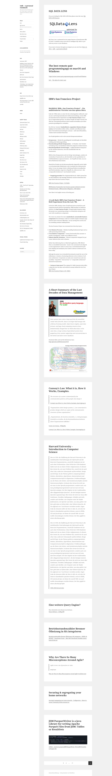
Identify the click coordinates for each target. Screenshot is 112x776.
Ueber (21, 41)
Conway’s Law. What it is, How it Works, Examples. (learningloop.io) (68, 403)
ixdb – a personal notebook (26, 7)
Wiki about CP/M (23, 204)
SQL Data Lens (23, 34)
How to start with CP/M (25, 192)
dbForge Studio (23, 136)
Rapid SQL (22, 155)
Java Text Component (24, 72)
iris (24, 52)
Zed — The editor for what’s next (57, 80)
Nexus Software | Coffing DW (56, 612)
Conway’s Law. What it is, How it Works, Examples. (67, 390)
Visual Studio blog (24, 242)
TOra (21, 174)
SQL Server (25, 26)
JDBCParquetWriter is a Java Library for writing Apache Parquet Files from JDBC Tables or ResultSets (66, 725)
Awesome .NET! (23, 61)
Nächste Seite (90, 763)
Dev (21, 23)
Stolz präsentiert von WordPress (67, 773)
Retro (21, 29)
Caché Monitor (23, 36)
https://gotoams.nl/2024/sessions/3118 (59, 341)
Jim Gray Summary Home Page (27, 77)
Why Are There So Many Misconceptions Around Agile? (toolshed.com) (67, 674)
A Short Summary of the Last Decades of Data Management (66, 291)
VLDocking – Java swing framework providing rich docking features (27, 85)
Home (21, 20)
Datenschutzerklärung (54, 773)
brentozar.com (23, 213)
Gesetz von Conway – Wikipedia (57, 426)
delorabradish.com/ (24, 215)
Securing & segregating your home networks (65, 694)
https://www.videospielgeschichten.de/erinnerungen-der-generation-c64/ (27, 200)
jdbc (26, 52)
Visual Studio (23, 38)
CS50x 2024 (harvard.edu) (57, 588)
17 (73, 763)
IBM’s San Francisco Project (64, 98)
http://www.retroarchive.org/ (26, 96)
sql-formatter (23, 79)
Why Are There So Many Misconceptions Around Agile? (66, 658)
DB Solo (21, 129)
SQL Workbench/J (24, 164)
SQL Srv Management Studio (26, 228)
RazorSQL (22, 157)
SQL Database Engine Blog (26, 223)
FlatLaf (21, 70)
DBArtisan (22, 131)
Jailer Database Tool (24, 152)
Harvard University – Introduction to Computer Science (64, 449)
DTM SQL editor (23, 145)
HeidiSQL (22, 150)
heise (21, 113)
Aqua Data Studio (24, 124)
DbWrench (22, 143)
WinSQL (22, 176)
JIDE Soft (22, 74)
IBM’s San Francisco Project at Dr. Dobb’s (59, 271)
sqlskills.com (22, 98)
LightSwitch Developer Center (26, 239)
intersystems (22, 52)
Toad (21, 171)
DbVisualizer (23, 141)
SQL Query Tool (23, 162)
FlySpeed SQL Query (24, 148)
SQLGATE (22, 166)
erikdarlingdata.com (24, 217)
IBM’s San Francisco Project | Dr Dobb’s (59, 183)
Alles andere (22, 31)
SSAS (29, 52)
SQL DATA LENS (58, 11)
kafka (27, 52)
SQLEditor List (23, 81)
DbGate (21, 138)
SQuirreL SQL (23, 169)
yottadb (21, 104)
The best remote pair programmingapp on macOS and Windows (67, 68)
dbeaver (22, 134)
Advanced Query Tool (25, 122)
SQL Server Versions (24, 226)
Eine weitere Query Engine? (64, 604)
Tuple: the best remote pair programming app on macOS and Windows (67, 76)
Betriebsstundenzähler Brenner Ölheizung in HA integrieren (67, 630)
